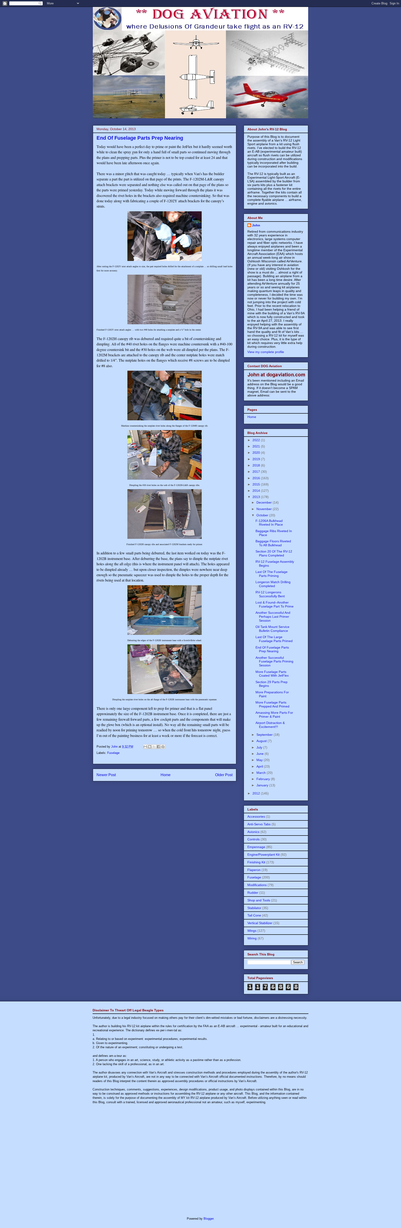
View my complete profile (265, 352)
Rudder (252, 892)
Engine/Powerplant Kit (263, 854)
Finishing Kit (256, 862)
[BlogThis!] (149, 746)
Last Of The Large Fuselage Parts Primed (274, 639)
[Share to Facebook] (158, 746)
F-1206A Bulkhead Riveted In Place (269, 523)
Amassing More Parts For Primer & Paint (274, 714)
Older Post (224, 775)
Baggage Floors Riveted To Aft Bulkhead (273, 543)
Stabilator (254, 908)
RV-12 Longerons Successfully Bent (270, 594)
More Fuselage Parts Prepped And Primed (272, 704)
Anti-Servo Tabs (259, 824)
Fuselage (113, 753)
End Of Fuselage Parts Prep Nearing (272, 649)
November (264, 509)
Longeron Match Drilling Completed (273, 584)
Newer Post (106, 775)
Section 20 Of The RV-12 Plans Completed (273, 553)
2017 (256, 471)
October (262, 515)
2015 (256, 484)
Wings (251, 930)
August (262, 741)
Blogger (208, 1218)
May (260, 760)
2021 (256, 446)
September (265, 734)
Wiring (252, 938)
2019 (256, 459)
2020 (256, 452)
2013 (256, 497)
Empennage (256, 847)
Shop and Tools (258, 900)
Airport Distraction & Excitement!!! (270, 725)
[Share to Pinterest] (163, 746)
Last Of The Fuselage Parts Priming (271, 574)
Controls (253, 839)
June (260, 753)
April (260, 766)
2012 (256, 793)
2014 (256, 490)
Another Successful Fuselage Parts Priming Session (274, 661)
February (263, 779)
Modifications (257, 885)
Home (166, 775)
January (262, 785)
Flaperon (254, 870)
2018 (256, 465)
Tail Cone (254, 915)
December (264, 502)
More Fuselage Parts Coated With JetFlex (272, 674)
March (261, 773)
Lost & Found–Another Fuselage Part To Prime (274, 604)
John (256, 225)
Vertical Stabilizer (259, 923)
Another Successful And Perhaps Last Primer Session (272, 616)
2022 (256, 440)
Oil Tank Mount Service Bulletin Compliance (272, 629)
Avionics (253, 832)
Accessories (256, 816)
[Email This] (145, 746)
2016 (256, 478)
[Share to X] (154, 746)
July (259, 747)
